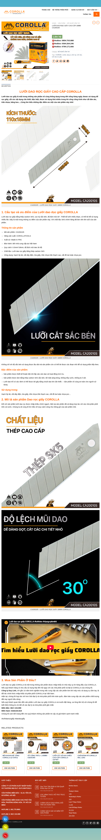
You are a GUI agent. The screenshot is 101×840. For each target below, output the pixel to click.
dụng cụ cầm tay (71, 55)
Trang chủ (46, 10)
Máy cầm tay (92, 10)
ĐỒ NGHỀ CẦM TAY (73, 23)
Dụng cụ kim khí (77, 10)
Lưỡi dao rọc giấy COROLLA (12, 685)
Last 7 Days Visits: (75, 802)
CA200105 (58, 55)
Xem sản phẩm (9, 768)
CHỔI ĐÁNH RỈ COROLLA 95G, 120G (87, 756)
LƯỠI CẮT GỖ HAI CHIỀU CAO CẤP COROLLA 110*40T (62, 758)
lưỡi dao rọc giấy (57, 57)
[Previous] (5, 45)
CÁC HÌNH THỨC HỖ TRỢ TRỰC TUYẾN (52, 795)
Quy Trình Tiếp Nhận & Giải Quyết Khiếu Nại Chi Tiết (52, 787)
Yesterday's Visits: (75, 796)
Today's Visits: (74, 791)
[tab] (6, 86)
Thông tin (87, 14)
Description (6, 86)
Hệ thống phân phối (60, 10)
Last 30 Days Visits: (75, 807)
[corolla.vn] (14, 12)
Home (54, 23)
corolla (64, 55)
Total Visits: (73, 813)
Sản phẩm (61, 23)
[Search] (97, 14)
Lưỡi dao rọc (7, 96)
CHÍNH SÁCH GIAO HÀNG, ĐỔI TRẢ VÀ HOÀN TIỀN (51, 804)
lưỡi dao (79, 55)
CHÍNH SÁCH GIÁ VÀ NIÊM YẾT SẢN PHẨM (52, 812)
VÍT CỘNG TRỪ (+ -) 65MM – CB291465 (38, 756)
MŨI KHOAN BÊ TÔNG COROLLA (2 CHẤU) (11, 756)
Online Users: (73, 785)
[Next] (45, 45)
